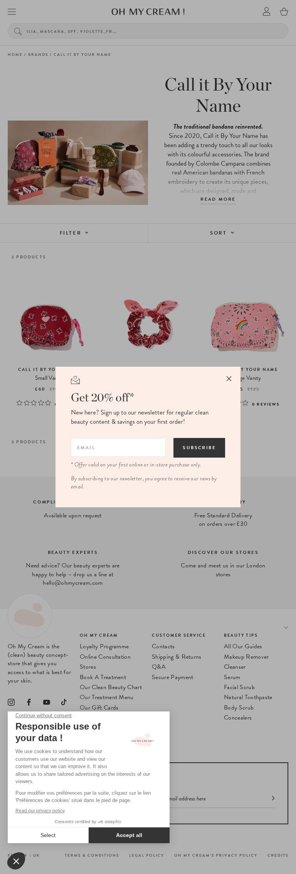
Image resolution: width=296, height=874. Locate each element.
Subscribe (199, 447)
